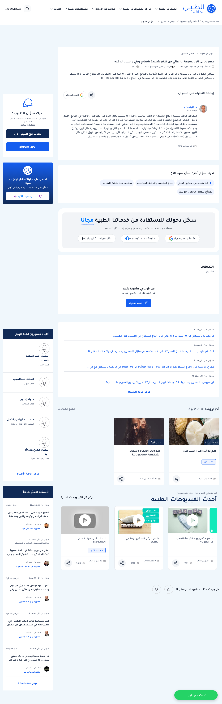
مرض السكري (168, 21)
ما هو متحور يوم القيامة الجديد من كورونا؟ (194, 540)
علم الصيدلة (11, 648)
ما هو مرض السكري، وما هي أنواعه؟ (142, 540)
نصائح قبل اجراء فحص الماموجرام (92, 540)
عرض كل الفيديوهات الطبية (77, 497)
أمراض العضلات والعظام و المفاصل (32, 543)
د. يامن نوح (27, 399)
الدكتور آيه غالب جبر (32, 671)
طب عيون (29, 383)
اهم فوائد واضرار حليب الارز (199, 451)
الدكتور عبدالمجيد (23, 379)
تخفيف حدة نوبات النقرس (117, 183)
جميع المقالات (66, 409)
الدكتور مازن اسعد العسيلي (28, 566)
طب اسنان (43, 364)
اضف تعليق (136, 303)
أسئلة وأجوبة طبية (189, 21)
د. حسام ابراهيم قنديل (20, 419)
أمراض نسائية (12, 578)
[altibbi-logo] (200, 9)
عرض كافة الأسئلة (138, 392)
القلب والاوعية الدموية (22, 423)
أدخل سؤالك (28, 146)
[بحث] (27, 8)
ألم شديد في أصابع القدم (193, 183)
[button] (166, 8)
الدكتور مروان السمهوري (30, 601)
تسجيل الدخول (13, 9)
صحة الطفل (11, 505)
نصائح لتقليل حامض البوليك (195, 192)
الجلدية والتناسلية (40, 458)
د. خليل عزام (190, 107)
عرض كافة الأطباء (28, 474)
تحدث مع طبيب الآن (27, 133)
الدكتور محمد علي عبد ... (30, 528)
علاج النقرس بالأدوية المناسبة (155, 183)
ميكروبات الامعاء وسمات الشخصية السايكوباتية (144, 453)
